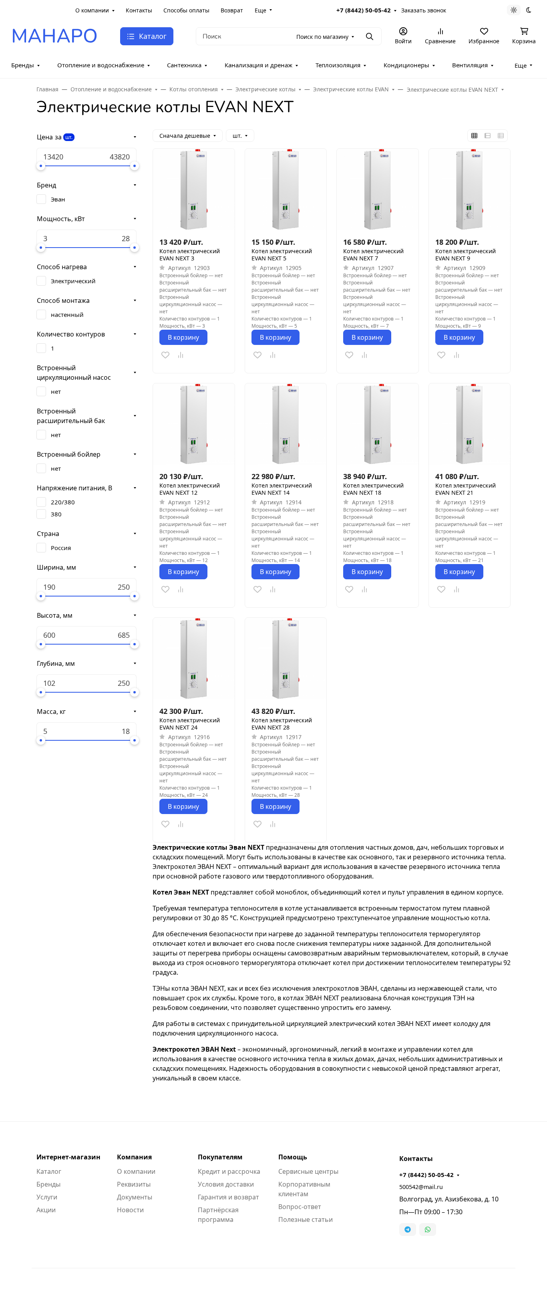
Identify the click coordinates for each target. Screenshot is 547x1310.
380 (56, 514)
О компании (92, 10)
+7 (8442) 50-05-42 (363, 10)
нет (56, 391)
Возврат (232, 10)
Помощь (292, 1157)
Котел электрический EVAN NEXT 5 (281, 255)
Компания (134, 1157)
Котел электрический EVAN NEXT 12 (189, 489)
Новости (130, 1209)
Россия (61, 548)
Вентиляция (470, 65)
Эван (58, 199)
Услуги (46, 1197)
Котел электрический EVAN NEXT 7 (373, 255)
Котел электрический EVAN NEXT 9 (465, 255)
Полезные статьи (305, 1219)
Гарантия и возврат (228, 1197)
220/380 (63, 502)
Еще (260, 10)
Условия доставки (226, 1184)
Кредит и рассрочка (229, 1171)
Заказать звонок (423, 10)
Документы (134, 1197)
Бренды (22, 65)
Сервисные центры (308, 1171)
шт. (68, 137)
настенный (67, 314)
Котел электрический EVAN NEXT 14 (281, 489)
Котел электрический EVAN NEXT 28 (281, 724)
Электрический (73, 281)
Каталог (48, 1171)
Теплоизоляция (338, 65)
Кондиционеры (406, 65)
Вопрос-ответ (299, 1206)
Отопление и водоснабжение (100, 65)
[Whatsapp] (427, 1229)
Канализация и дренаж (258, 65)
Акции (46, 1209)
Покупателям (220, 1157)
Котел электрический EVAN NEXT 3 (189, 255)
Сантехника (184, 65)
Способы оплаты (186, 10)
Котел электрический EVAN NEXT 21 (465, 489)
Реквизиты (134, 1184)
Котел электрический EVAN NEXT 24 (189, 724)
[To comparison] (181, 355)
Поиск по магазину (322, 36)
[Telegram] (407, 1229)
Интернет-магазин (68, 1157)
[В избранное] (165, 355)
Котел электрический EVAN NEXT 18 (373, 489)
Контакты (139, 10)
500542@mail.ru (421, 1187)
